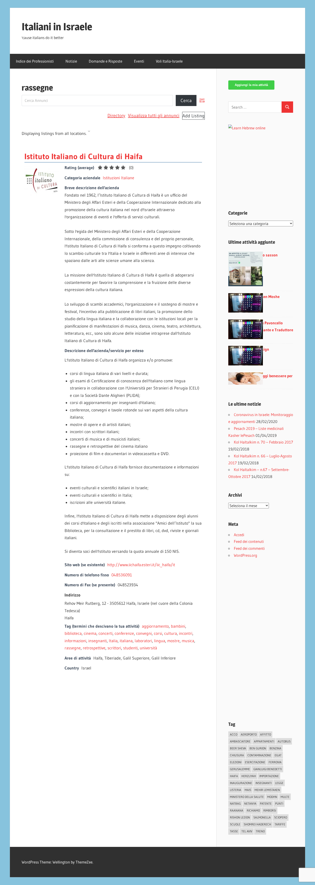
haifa (234, 776)
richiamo (253, 810)
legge (279, 783)
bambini (178, 626)
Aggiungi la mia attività (251, 85)
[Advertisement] (267, 163)
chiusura (237, 755)
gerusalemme (240, 769)
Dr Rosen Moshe (265, 296)
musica (188, 640)
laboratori (143, 640)
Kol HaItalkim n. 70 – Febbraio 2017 (263, 442)
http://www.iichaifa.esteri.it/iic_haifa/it (141, 564)
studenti (130, 648)
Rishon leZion (240, 817)
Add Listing (193, 116)
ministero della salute (247, 797)
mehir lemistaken (267, 790)
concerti (105, 633)
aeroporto (249, 734)
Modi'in (272, 797)
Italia (113, 640)
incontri (185, 633)
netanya (250, 803)
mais (248, 790)
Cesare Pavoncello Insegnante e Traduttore (272, 326)
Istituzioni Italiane (118, 177)
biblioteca (73, 633)
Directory (116, 115)
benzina (275, 748)
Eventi (139, 61)
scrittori (114, 648)
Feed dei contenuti (249, 541)
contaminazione (259, 755)
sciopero (280, 817)
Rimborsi (269, 810)
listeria (235, 790)
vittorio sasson (265, 254)
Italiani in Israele (57, 26)
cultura (170, 633)
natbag (235, 803)
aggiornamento (155, 626)
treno (260, 831)
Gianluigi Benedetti (267, 769)
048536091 (121, 575)
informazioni (75, 640)
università (148, 648)
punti (279, 803)
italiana (126, 640)
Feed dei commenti (249, 548)
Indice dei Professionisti (35, 61)
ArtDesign (260, 349)
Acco (233, 734)
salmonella (262, 817)
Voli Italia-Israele (169, 61)
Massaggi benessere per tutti (272, 379)
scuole (235, 824)
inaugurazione (241, 783)
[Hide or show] (89, 132)
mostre (173, 640)
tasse (234, 831)
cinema (90, 633)
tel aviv (246, 831)
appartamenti (264, 741)
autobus (284, 741)
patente (266, 803)
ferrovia (275, 762)
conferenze (124, 633)
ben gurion (258, 748)
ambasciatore (240, 741)
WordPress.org (245, 555)
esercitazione (255, 762)
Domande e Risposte (105, 61)
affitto (265, 734)
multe (285, 797)
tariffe (280, 824)
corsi (158, 633)
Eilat (278, 755)
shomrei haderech (257, 824)
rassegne (73, 648)
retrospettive (94, 648)
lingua (159, 640)
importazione (269, 776)
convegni (144, 633)
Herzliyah (248, 776)
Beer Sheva (238, 748)
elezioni (235, 762)
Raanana (236, 810)
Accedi (239, 534)
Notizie (71, 61)
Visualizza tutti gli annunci (153, 115)
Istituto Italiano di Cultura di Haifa (83, 156)
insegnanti (97, 640)
